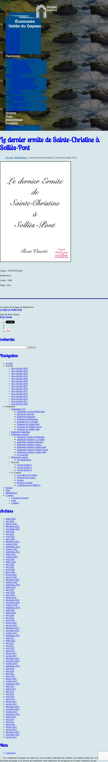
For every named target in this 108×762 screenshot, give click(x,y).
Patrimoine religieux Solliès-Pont (23, 85)
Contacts (12, 123)
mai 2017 (10, 645)
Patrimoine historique (14, 74)
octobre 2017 (11, 633)
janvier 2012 (11, 737)
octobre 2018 (11, 605)
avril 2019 (10, 592)
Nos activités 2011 (13, 51)
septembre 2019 (13, 585)
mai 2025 (10, 534)
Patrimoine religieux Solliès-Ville (23, 88)
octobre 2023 (11, 549)
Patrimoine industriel (19, 64)
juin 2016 (10, 671)
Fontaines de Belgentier (20, 66)
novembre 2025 (13, 529)
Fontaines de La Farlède (20, 68)
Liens (8, 128)
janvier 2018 (11, 625)
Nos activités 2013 (13, 48)
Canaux (14, 107)
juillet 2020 (11, 562)
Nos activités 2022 (13, 35)
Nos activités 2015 (13, 45)
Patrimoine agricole (18, 63)
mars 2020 (10, 572)
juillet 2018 (11, 612)
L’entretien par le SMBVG (20, 110)
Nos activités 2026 (13, 29)
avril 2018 (10, 620)
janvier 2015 (11, 704)
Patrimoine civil (11, 59)
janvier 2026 (11, 524)
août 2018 (10, 610)
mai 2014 (10, 722)
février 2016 (11, 679)
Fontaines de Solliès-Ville (20, 73)
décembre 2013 (12, 732)
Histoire (11, 112)
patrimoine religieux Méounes (22, 81)
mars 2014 (10, 724)
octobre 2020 (11, 557)
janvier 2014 (11, 729)
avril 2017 (10, 648)
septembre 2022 (13, 552)
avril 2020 (10, 569)
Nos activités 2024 (13, 33)
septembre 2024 (13, 546)
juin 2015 (10, 691)
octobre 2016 (11, 663)
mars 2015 (10, 699)
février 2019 (11, 597)
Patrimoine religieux (13, 76)
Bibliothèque (14, 119)
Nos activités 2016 (13, 43)
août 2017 (10, 638)
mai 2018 (10, 618)
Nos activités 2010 (13, 53)
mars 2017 (10, 651)
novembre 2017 (13, 630)
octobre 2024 (11, 544)
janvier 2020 (11, 577)
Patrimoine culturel (13, 91)
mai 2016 (10, 673)
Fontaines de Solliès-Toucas (21, 71)
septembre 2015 (13, 684)
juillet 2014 (11, 717)
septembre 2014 (13, 714)
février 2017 (11, 653)
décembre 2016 (12, 658)
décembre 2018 (12, 600)
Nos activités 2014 (13, 46)
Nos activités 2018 (13, 40)
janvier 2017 (11, 656)
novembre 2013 (13, 734)
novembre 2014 (13, 709)
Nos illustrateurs (17, 93)
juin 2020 (10, 564)
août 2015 (10, 686)
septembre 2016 (13, 666)
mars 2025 (10, 539)
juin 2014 (10, 719)
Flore (9, 116)
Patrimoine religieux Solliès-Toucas (24, 86)
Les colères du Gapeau (19, 103)
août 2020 (10, 559)
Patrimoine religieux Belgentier (23, 78)
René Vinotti (6, 317)
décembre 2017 (12, 628)
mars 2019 (10, 595)
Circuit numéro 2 (17, 98)
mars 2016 (10, 676)
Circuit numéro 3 (17, 100)
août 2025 (10, 531)
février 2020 (11, 574)
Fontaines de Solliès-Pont (21, 69)
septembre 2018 (13, 607)
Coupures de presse (13, 126)
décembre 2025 (12, 526)
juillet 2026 (11, 519)
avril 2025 (10, 536)
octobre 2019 (11, 582)
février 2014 (11, 727)
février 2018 (11, 623)
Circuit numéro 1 (17, 96)
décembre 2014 (12, 706)
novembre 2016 (13, 661)
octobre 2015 (11, 681)
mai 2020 (10, 567)
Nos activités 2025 (13, 31)
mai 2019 (10, 590)
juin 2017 (10, 643)
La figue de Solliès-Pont (11, 309)
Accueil (52, 6)
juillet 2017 (11, 640)
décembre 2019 (12, 579)
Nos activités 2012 (13, 50)
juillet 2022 (11, 554)
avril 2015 (10, 696)
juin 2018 (10, 615)
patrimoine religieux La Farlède (23, 80)
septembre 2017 (13, 635)
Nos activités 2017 (13, 41)
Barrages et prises (18, 108)
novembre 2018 (13, 602)
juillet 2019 (11, 587)
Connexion (10, 753)
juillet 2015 (11, 689)
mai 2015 (10, 694)
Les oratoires (16, 90)
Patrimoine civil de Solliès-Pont (23, 61)
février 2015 (11, 701)
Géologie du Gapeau (19, 105)
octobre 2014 (11, 712)
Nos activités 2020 (13, 36)
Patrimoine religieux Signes (21, 83)
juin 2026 (10, 521)
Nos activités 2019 (13, 38)
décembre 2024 (12, 541)
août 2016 (10, 668)
